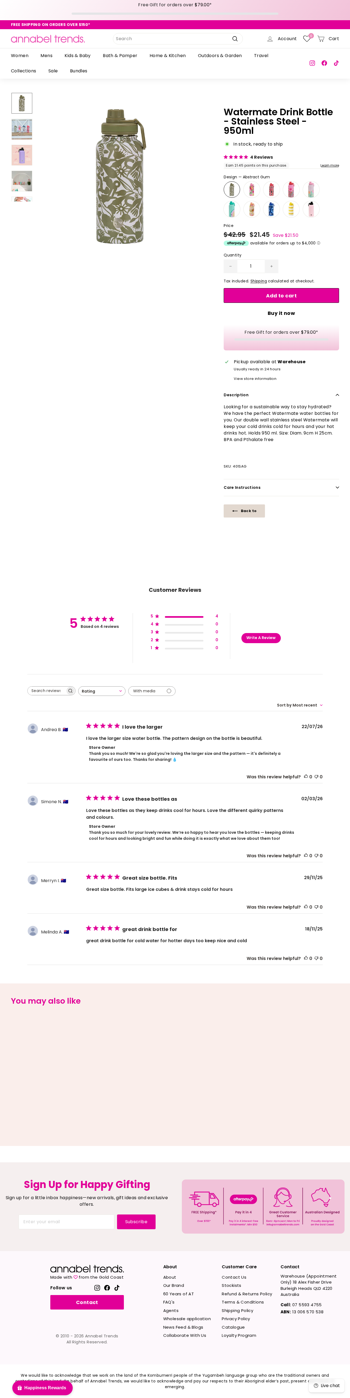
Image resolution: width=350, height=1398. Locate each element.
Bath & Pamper (120, 55)
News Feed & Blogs (183, 1327)
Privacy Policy (236, 1319)
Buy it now (281, 313)
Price (229, 225)
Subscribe (136, 1222)
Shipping (258, 281)
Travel (261, 55)
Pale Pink (311, 209)
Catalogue (233, 1327)
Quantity (232, 255)
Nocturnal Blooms (271, 209)
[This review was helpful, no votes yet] (306, 776)
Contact (87, 1302)
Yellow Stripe (291, 209)
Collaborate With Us (184, 1335)
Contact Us (234, 1277)
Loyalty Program (239, 1335)
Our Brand (173, 1285)
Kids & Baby (78, 55)
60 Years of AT (178, 1294)
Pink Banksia (252, 189)
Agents (171, 1310)
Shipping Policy (237, 1310)
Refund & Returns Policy (247, 1294)
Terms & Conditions (243, 1302)
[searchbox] (46, 691)
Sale (53, 71)
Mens (46, 55)
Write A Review (261, 637)
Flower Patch (291, 189)
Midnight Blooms (271, 189)
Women (19, 55)
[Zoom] (121, 176)
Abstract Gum (232, 189)
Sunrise (232, 209)
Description (236, 395)
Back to (248, 510)
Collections (23, 71)
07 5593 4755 (301, 1305)
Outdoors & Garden (220, 55)
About (169, 1277)
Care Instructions (242, 487)
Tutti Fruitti (252, 209)
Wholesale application (187, 1319)
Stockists (231, 1285)
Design (247, 177)
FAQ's (169, 1302)
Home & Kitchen (168, 55)
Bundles (79, 71)
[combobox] (178, 39)
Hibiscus (311, 189)
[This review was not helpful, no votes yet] (316, 776)
